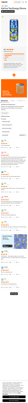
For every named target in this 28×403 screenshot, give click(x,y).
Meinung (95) (5, 135)
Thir (5, 279)
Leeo (5, 152)
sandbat (6, 251)
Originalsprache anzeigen (14, 228)
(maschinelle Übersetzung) (5, 228)
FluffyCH (6, 196)
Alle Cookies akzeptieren (14, 400)
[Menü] (26, 2)
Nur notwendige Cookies (14, 396)
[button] (14, 241)
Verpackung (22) (5, 131)
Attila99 (6, 267)
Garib (5, 221)
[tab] (4, 100)
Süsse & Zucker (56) (6, 128)
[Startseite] (4, 2)
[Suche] (23, 2)
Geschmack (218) (6, 121)
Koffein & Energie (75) (7, 124)
